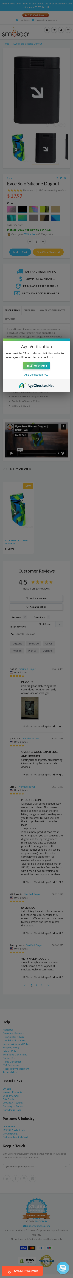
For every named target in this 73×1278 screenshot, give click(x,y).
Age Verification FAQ (36, 374)
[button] (63, 1268)
